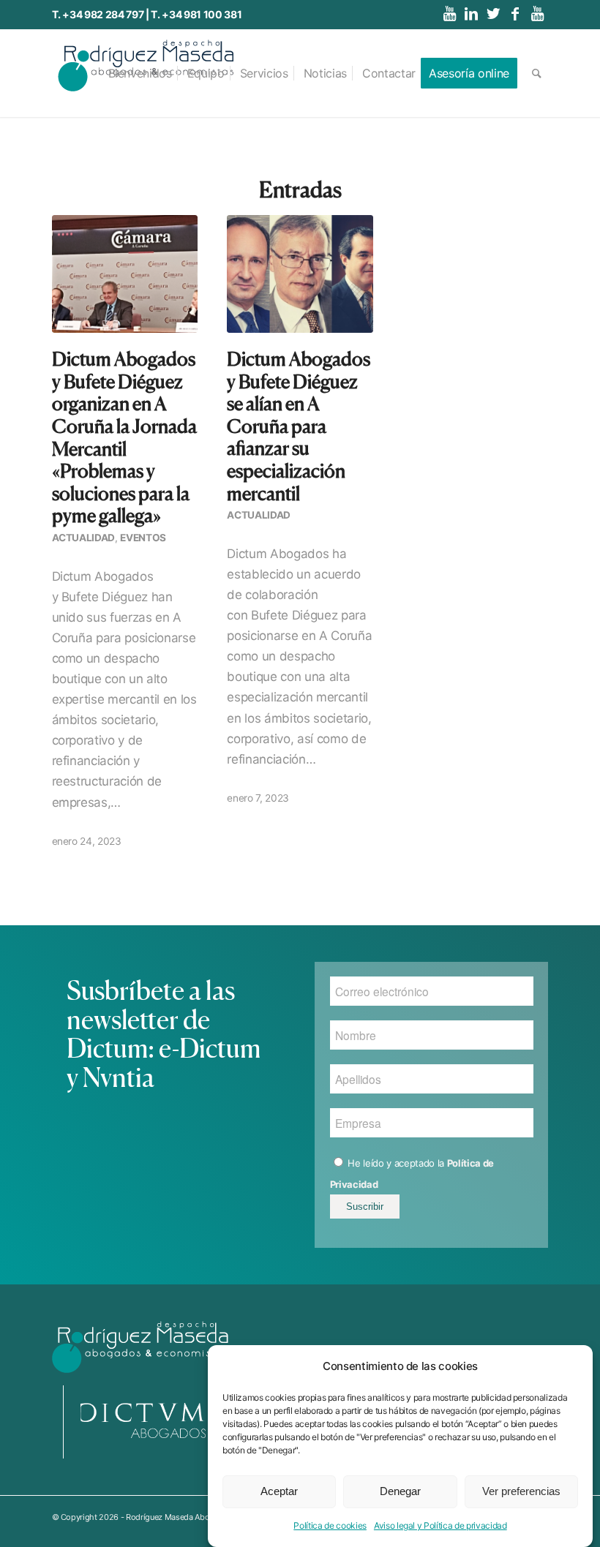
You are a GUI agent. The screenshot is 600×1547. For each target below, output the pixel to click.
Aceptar (279, 1491)
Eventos (143, 537)
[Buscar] (537, 73)
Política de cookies (330, 1525)
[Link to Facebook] (515, 14)
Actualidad (84, 537)
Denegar (400, 1491)
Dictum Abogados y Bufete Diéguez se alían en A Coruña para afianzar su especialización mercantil (298, 426)
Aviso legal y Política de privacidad (440, 1525)
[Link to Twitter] (493, 14)
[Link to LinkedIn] (471, 14)
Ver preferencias (521, 1491)
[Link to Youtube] (449, 14)
